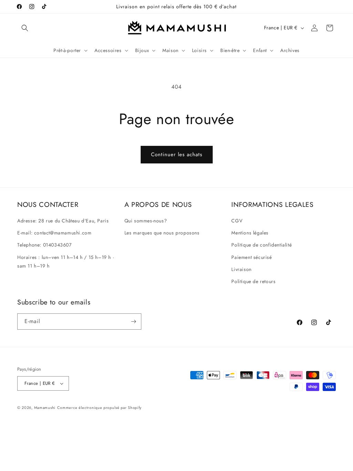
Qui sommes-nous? (145, 220)
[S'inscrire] (133, 321)
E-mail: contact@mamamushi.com (54, 232)
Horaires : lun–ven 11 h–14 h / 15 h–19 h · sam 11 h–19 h (65, 261)
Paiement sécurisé (251, 257)
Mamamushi (45, 407)
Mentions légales (250, 232)
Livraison (241, 269)
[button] (24, 28)
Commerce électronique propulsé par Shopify (99, 407)
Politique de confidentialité (261, 244)
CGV (236, 220)
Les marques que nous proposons (162, 232)
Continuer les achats (176, 154)
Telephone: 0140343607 (44, 244)
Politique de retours (253, 281)
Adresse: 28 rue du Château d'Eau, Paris (63, 220)
